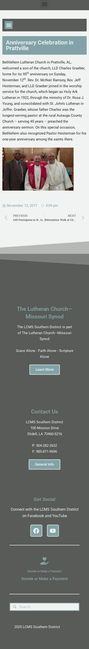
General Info (44, 464)
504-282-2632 (46, 445)
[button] (44, 4)
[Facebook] (36, 531)
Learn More (45, 369)
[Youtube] (53, 531)
